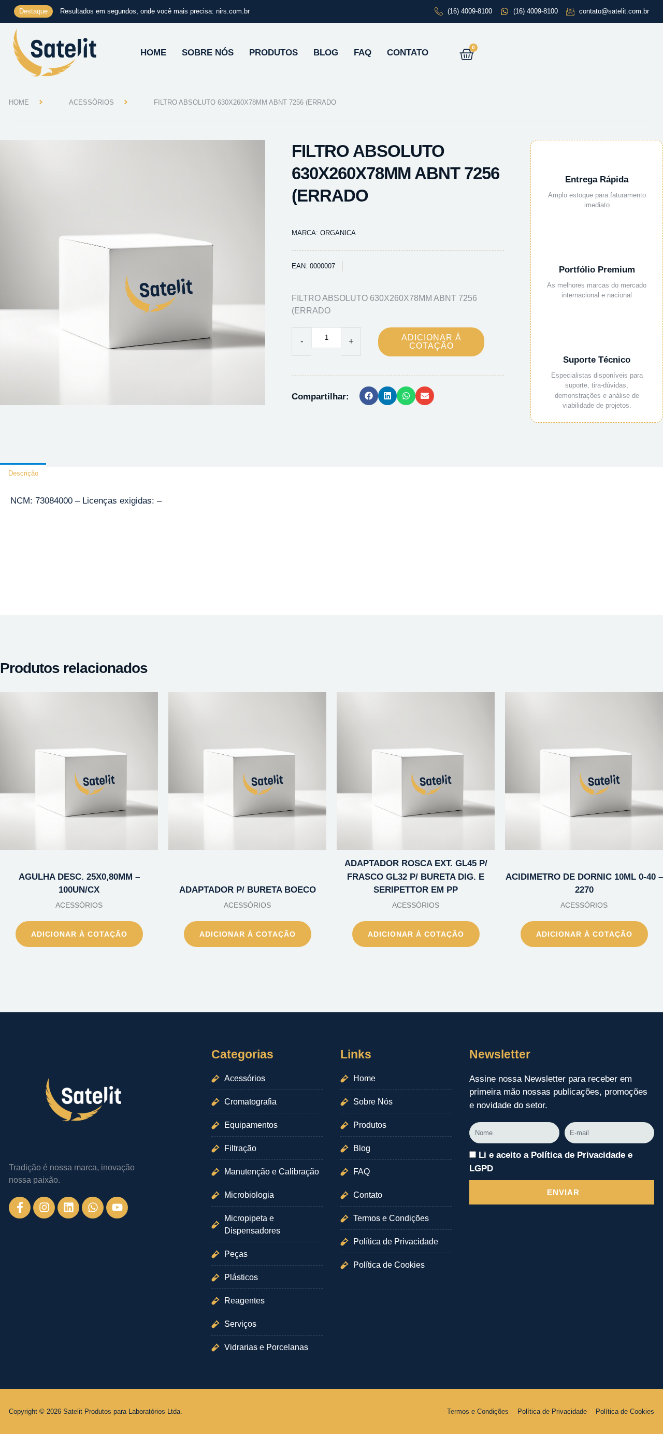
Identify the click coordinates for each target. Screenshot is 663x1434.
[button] (368, 395)
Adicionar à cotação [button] (79, 934)
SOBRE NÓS (208, 53)
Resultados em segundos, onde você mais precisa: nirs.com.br (155, 11)
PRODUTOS (273, 53)
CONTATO (407, 53)
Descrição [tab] (23, 473)
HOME (153, 53)
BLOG (325, 53)
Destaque (33, 11)
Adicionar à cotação (431, 341)
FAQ (362, 53)
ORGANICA (338, 233)
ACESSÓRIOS (91, 102)
